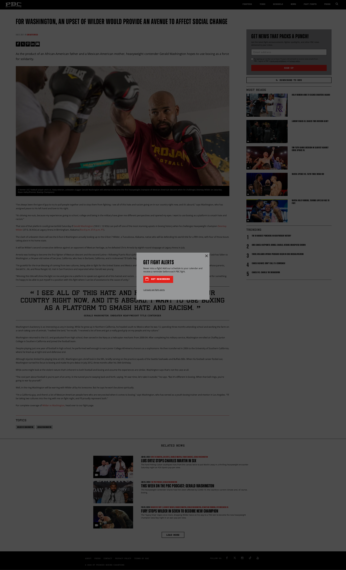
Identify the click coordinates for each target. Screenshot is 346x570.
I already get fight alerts (154, 290)
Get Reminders (160, 279)
